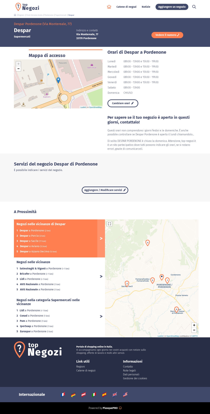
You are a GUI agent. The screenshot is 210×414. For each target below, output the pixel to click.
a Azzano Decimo (35, 251)
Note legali (129, 370)
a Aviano (30, 246)
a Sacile (29, 241)
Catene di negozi (85, 370)
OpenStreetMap (95, 107)
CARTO (194, 336)
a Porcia (29, 235)
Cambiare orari (121, 103)
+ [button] (18, 64)
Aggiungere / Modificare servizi (103, 190)
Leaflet (83, 107)
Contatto (128, 366)
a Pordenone (32, 230)
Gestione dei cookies (135, 378)
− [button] (18, 69)
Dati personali (131, 374)
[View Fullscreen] (109, 223)
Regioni (80, 366)
